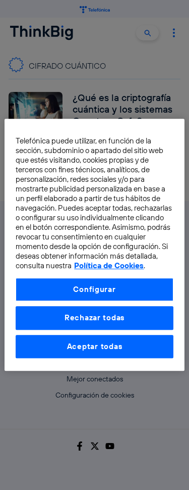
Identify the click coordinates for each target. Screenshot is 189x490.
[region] (94, 245)
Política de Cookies (109, 266)
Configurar (94, 289)
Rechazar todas (94, 318)
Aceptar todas (94, 346)
